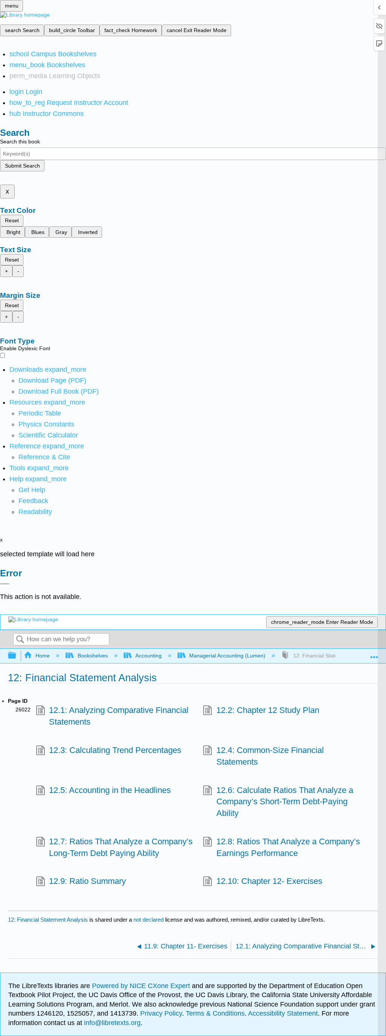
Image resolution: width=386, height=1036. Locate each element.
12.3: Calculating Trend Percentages (115, 750)
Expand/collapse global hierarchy (17, 655)
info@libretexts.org (111, 1023)
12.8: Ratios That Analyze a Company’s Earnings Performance (288, 847)
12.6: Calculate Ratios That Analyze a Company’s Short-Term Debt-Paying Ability (284, 801)
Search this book (20, 142)
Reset (12, 220)
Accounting (148, 656)
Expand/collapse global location (374, 653)
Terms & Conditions (215, 1013)
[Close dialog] (4, 583)
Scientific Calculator (48, 435)
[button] (33, 501)
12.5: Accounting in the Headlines (110, 790)
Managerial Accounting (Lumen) (227, 656)
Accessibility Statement (283, 1013)
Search (20, 640)
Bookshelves (92, 656)
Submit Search (22, 166)
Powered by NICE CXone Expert (142, 986)
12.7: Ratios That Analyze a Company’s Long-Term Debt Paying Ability (121, 847)
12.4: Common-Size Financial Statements (270, 756)
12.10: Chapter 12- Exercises (269, 881)
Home (42, 656)
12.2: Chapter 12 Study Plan (267, 710)
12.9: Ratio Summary (87, 881)
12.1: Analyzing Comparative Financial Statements (118, 716)
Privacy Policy (161, 1013)
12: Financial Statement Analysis (48, 919)
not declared (149, 919)
